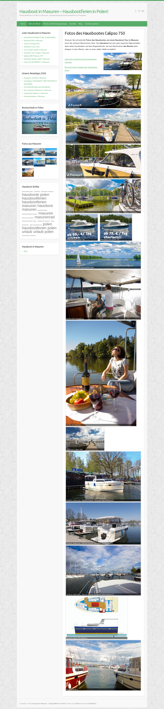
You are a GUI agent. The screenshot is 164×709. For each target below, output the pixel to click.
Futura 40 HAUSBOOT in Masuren (36, 62)
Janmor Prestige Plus (32, 44)
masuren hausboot (28, 218)
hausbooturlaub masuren (29, 214)
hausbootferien (34, 198)
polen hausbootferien (37, 226)
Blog (80, 24)
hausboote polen (35, 194)
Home (23, 24)
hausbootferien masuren (34, 204)
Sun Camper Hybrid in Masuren (35, 50)
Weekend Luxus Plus (32, 47)
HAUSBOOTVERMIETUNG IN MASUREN (39, 38)
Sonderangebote (92, 24)
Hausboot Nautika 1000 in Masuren (37, 59)
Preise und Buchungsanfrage (55, 24)
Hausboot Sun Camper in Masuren (36, 53)
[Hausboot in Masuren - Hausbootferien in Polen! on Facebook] (135, 11)
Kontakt (73, 24)
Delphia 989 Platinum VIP (33, 56)
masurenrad (45, 217)
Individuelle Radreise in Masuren (36, 93)
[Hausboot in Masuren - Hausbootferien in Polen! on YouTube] (143, 11)
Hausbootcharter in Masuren (34, 96)
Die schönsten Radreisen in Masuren (37, 90)
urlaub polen (43, 231)
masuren (46, 213)
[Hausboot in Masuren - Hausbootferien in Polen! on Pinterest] (139, 11)
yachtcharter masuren (29, 235)
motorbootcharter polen (29, 221)
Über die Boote (34, 24)
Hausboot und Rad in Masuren (35, 78)
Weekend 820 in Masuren (33, 41)
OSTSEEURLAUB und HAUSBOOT (37, 87)
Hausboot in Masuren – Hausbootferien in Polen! (63, 11)
